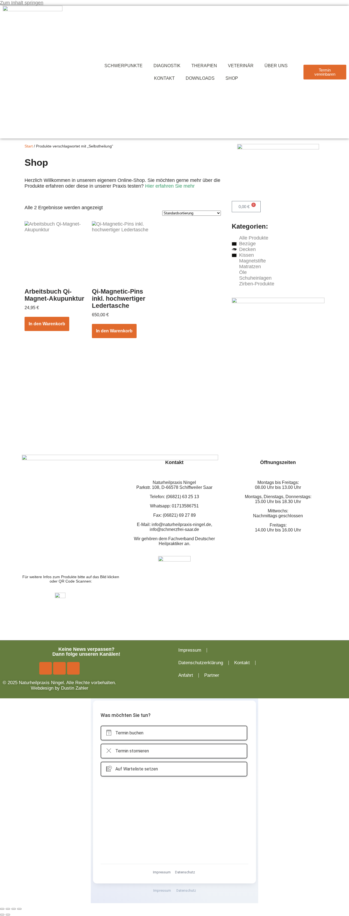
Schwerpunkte (123, 65)
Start (29, 146)
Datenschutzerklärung (200, 662)
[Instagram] (59, 668)
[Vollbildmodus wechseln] (8, 909)
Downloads (200, 78)
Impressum (189, 650)
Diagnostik (167, 65)
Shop (231, 78)
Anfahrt (185, 675)
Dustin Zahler (74, 688)
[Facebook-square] (45, 668)
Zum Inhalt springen (21, 2)
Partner (211, 675)
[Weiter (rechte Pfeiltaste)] (8, 914)
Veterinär (241, 65)
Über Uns (276, 65)
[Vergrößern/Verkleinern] (2, 909)
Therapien (204, 65)
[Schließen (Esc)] (19, 909)
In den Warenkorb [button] (47, 323)
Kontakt (164, 78)
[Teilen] (13, 909)
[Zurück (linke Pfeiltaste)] (2, 914)
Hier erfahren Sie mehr (170, 186)
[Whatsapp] (73, 668)
